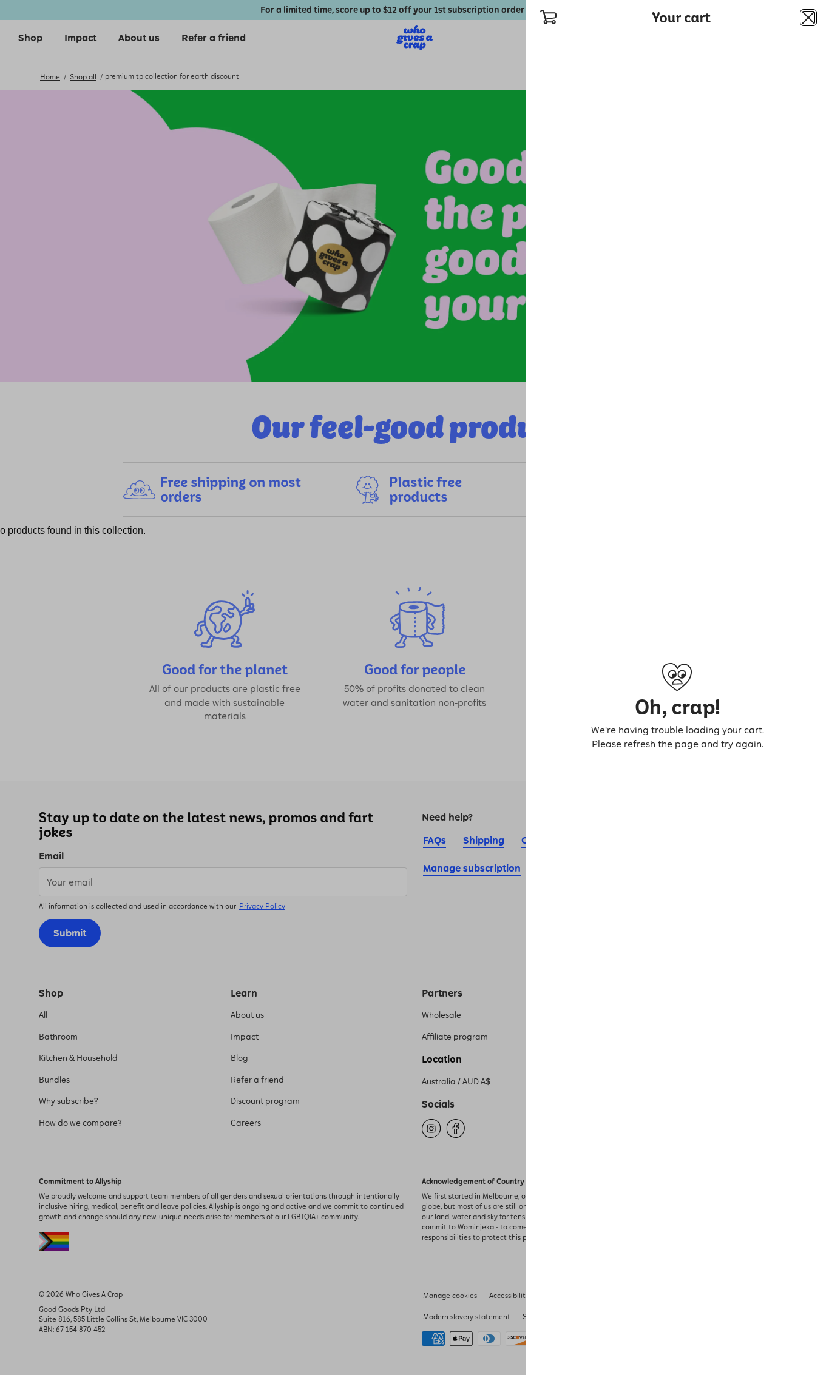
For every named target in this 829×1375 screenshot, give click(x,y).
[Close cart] (808, 18)
